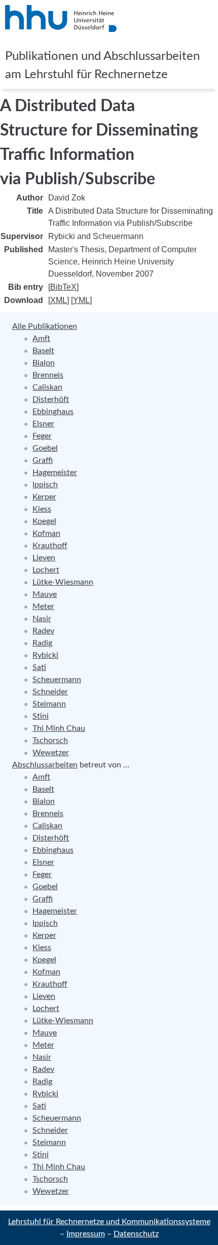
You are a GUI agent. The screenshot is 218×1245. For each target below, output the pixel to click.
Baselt (43, 351)
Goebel (45, 448)
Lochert (45, 570)
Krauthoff (49, 546)
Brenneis (47, 375)
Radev (43, 631)
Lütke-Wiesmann (62, 582)
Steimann (49, 704)
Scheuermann (56, 680)
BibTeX (63, 287)
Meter (43, 606)
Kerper (44, 497)
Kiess (41, 509)
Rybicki (45, 655)
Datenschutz (136, 1234)
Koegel (44, 521)
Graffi (42, 460)
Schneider (50, 692)
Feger (42, 436)
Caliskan (47, 387)
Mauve (44, 594)
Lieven (43, 558)
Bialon (43, 363)
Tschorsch (50, 740)
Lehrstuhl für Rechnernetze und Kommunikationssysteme (109, 1222)
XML (58, 300)
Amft (41, 338)
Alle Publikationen (44, 326)
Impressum (85, 1234)
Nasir (41, 619)
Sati (39, 667)
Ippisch (45, 485)
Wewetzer (50, 753)
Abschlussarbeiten (45, 765)
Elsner (43, 424)
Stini (40, 716)
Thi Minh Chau (58, 728)
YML (81, 300)
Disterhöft (50, 399)
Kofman (46, 533)
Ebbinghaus (53, 412)
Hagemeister (54, 472)
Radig (42, 643)
